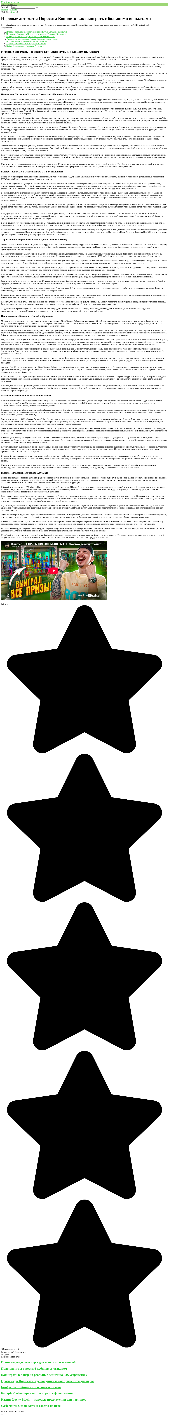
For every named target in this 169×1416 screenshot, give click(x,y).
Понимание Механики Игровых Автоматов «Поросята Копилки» (36, 34)
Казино (14, 12)
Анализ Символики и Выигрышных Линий (26, 44)
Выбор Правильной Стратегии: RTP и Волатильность (30, 36)
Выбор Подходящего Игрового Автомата (25, 46)
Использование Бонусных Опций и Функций (27, 41)
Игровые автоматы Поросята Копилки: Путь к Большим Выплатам (36, 32)
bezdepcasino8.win (9, 4)
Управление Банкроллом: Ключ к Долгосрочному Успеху (32, 39)
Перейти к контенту (10, 2)
